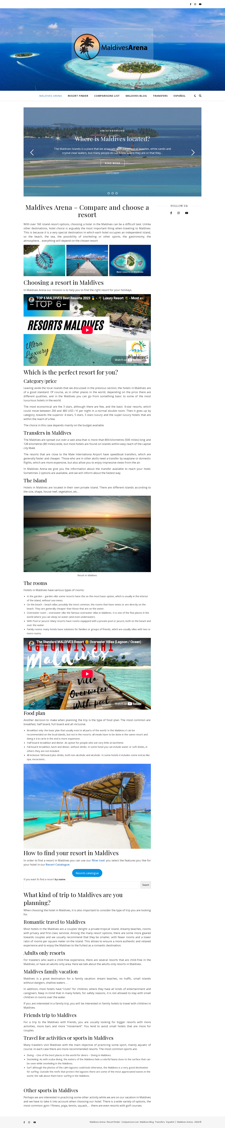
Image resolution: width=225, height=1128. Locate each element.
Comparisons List (107, 95)
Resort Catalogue (58, 864)
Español (180, 95)
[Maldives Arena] (112, 49)
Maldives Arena (50, 95)
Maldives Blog (136, 95)
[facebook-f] (191, 4)
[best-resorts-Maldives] (130, 260)
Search (145, 885)
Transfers (160, 95)
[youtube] (200, 4)
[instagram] (195, 4)
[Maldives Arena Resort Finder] (44, 260)
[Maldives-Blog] (87, 260)
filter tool (98, 860)
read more (112, 163)
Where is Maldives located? (112, 139)
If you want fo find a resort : (45, 879)
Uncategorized (112, 130)
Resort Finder (78, 95)
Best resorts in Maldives (130, 271)
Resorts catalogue (87, 873)
